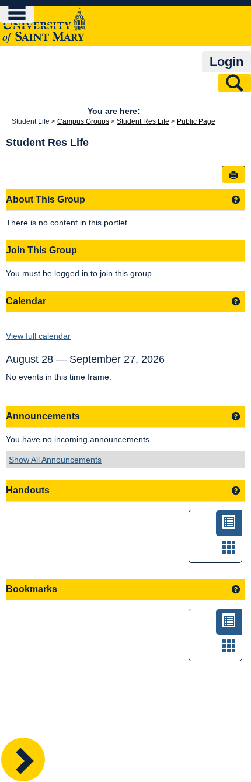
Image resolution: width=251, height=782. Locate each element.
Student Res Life (143, 121)
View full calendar (38, 335)
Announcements (43, 416)
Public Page (196, 121)
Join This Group (41, 250)
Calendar (26, 301)
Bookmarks (31, 589)
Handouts (28, 490)
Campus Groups (83, 121)
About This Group (45, 199)
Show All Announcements (55, 459)
